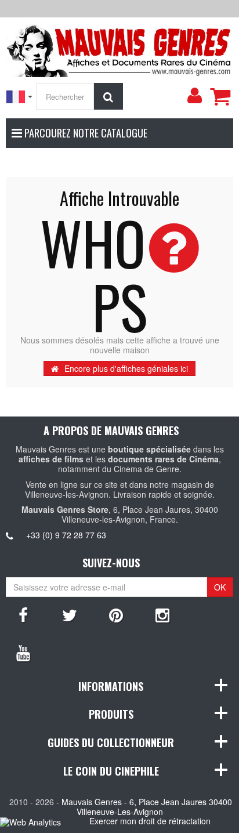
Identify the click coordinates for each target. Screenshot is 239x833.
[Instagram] (162, 614)
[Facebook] (23, 614)
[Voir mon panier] (220, 96)
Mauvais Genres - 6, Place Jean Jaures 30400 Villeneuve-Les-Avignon (146, 806)
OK (220, 587)
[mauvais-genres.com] (119, 49)
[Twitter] (69, 614)
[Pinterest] (116, 614)
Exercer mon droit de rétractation (150, 821)
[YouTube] (23, 652)
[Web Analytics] (30, 821)
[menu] (194, 95)
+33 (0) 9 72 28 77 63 (66, 535)
